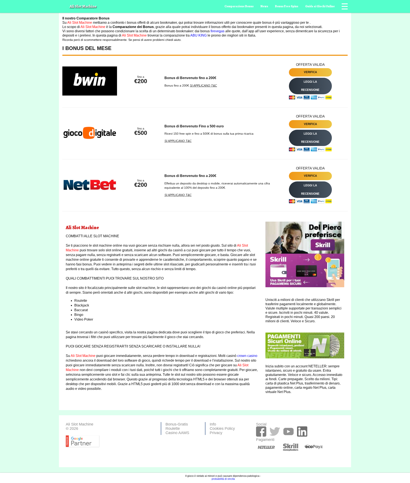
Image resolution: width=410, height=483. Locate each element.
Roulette (172, 428)
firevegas (217, 31)
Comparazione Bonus (239, 6)
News (264, 6)
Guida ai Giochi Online (320, 6)
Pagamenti (262, 443)
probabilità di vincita (223, 478)
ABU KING (198, 35)
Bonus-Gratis (176, 424)
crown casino (247, 356)
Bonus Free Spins (286, 6)
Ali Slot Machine (79, 22)
